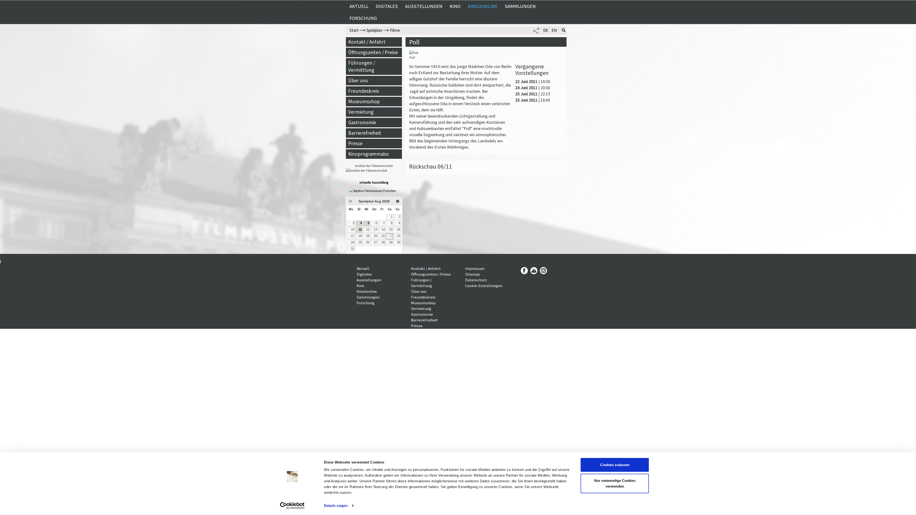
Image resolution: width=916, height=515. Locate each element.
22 (390, 236)
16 (398, 229)
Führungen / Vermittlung (361, 66)
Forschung (363, 18)
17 (352, 236)
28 (383, 242)
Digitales (387, 6)
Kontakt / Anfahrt (366, 42)
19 (367, 236)
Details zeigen (336, 506)
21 (383, 236)
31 (352, 249)
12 (367, 229)
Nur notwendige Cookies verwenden (614, 483)
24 (352, 242)
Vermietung (361, 112)
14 (383, 229)
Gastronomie (362, 122)
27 (375, 242)
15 (390, 229)
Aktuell (359, 6)
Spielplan (374, 30)
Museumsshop (364, 101)
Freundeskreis (363, 91)
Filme (395, 30)
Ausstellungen (423, 6)
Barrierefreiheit (364, 133)
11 (360, 229)
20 (375, 236)
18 (360, 236)
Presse (355, 143)
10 (352, 229)
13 (375, 229)
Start (354, 30)
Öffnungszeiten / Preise (373, 52)
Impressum (474, 268)
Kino (455, 6)
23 (398, 236)
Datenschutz (476, 280)
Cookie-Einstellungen (483, 285)
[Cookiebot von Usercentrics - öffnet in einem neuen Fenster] (292, 505)
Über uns (358, 80)
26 (367, 242)
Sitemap (472, 274)
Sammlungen (520, 6)
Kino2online (483, 6)
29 (390, 242)
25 (360, 242)
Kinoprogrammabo (368, 154)
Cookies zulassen (615, 465)
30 (398, 242)
